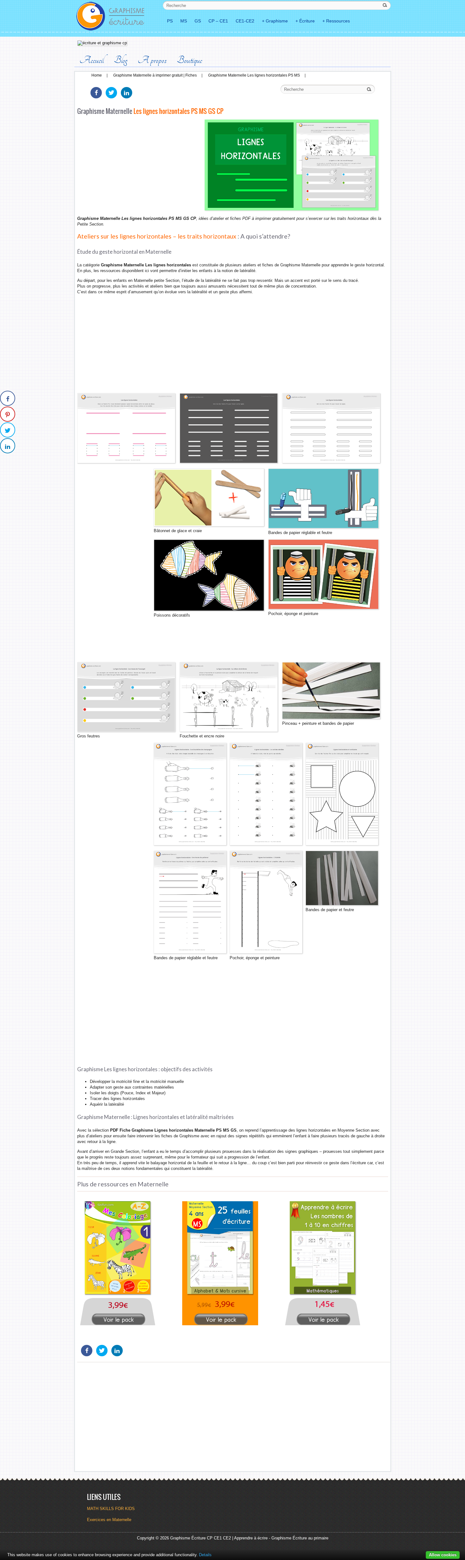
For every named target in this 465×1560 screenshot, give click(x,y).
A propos (152, 60)
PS (170, 20)
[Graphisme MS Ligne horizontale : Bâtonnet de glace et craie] (331, 717)
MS (183, 20)
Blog (120, 60)
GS (198, 20)
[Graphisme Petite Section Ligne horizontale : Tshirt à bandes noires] (323, 608)
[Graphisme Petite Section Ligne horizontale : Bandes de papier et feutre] (342, 904)
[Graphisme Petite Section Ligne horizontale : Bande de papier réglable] (323, 527)
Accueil (91, 60)
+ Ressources (336, 20)
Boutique (189, 60)
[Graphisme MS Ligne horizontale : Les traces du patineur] (190, 952)
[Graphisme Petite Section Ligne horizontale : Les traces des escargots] (126, 730)
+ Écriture (305, 20)
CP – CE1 (218, 20)
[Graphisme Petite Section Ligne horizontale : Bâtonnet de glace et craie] (209, 525)
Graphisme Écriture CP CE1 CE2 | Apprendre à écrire (219, 1538)
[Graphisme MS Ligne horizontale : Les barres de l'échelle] (266, 952)
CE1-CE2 (245, 20)
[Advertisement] (139, 167)
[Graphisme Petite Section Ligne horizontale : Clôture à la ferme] (229, 730)
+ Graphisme (275, 20)
